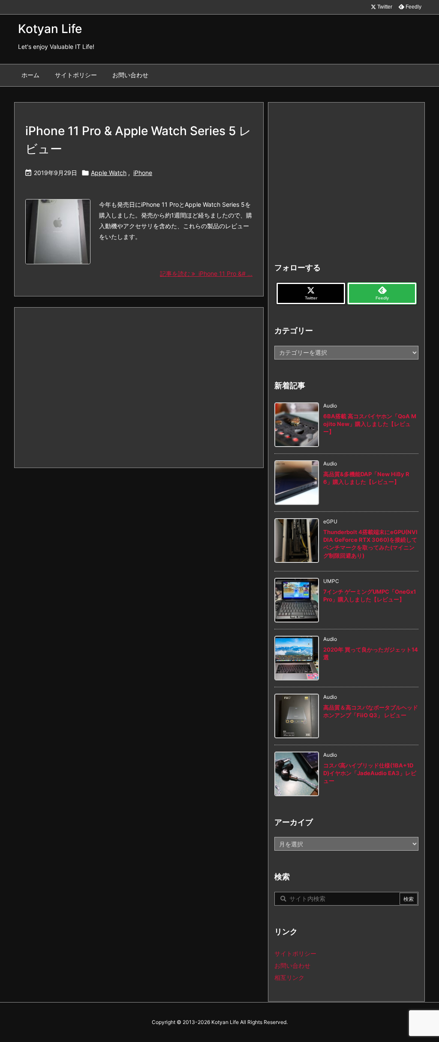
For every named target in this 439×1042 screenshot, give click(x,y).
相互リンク (289, 977)
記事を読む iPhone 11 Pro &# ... (206, 273)
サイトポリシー (295, 953)
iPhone (142, 172)
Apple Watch (108, 172)
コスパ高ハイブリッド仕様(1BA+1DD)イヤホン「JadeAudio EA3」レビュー (369, 773)
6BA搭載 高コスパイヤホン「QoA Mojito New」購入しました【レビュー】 (369, 424)
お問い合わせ (292, 965)
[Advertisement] (139, 387)
